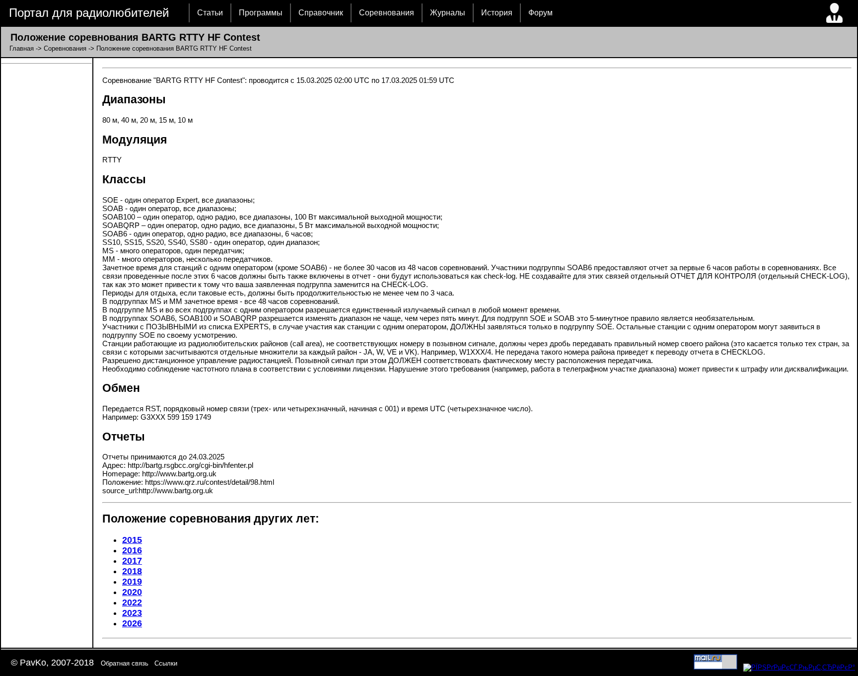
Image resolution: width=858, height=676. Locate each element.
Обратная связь (124, 663)
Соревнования (386, 12)
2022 (132, 602)
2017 (132, 561)
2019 (132, 582)
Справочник (320, 12)
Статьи (210, 12)
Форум (540, 12)
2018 (132, 571)
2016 (132, 550)
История (496, 12)
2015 (132, 540)
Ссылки (165, 663)
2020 (132, 592)
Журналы (447, 12)
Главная (21, 48)
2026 (132, 623)
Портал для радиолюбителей (89, 12)
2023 (132, 613)
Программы (261, 12)
